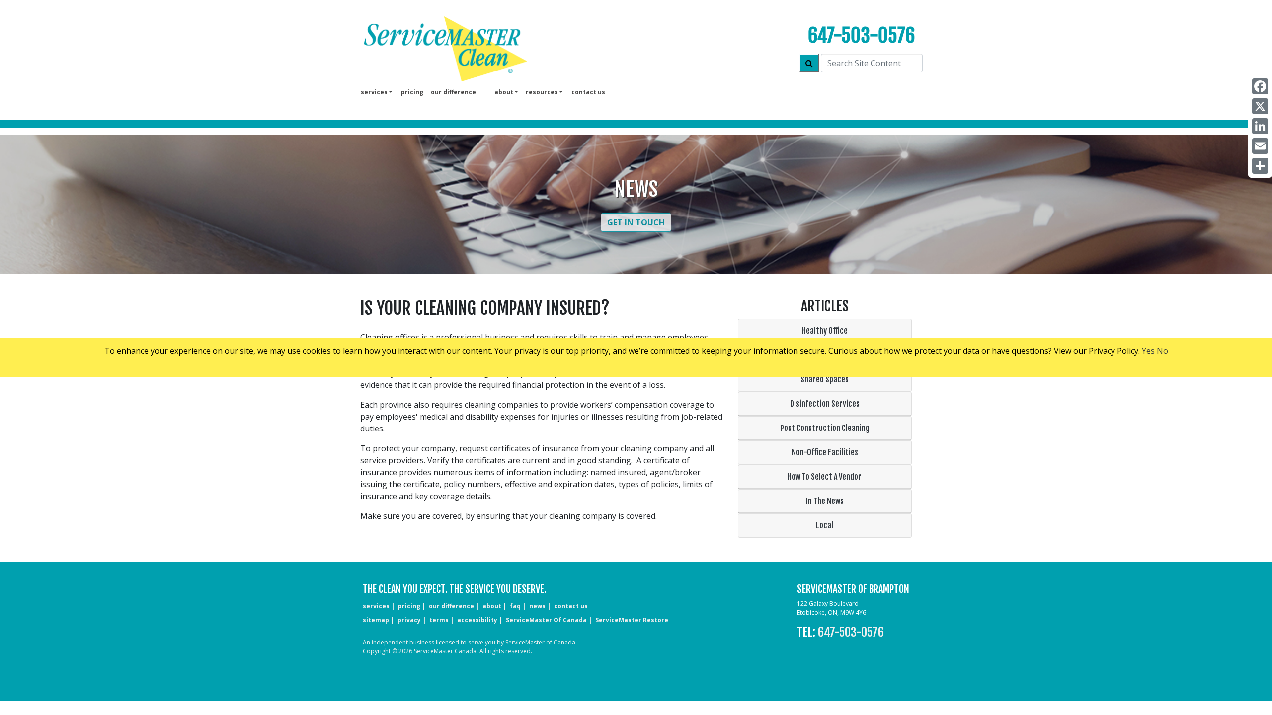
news (537, 606)
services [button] (374, 92)
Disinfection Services (825, 404)
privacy (409, 620)
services (376, 606)
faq (515, 606)
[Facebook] (1260, 86)
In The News (825, 501)
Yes (1148, 350)
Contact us (588, 92)
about (491, 606)
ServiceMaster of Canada (546, 620)
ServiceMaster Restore (631, 620)
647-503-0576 (861, 35)
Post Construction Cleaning (825, 428)
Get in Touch (636, 222)
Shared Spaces (824, 379)
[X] (1260, 106)
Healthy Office (825, 331)
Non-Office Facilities (825, 452)
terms (439, 620)
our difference (453, 92)
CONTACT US (571, 606)
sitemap (376, 620)
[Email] (1260, 146)
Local (824, 525)
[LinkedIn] (1260, 126)
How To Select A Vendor (825, 477)
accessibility (477, 620)
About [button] (503, 92)
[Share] (1260, 166)
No (1162, 350)
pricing (412, 92)
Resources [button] (542, 92)
